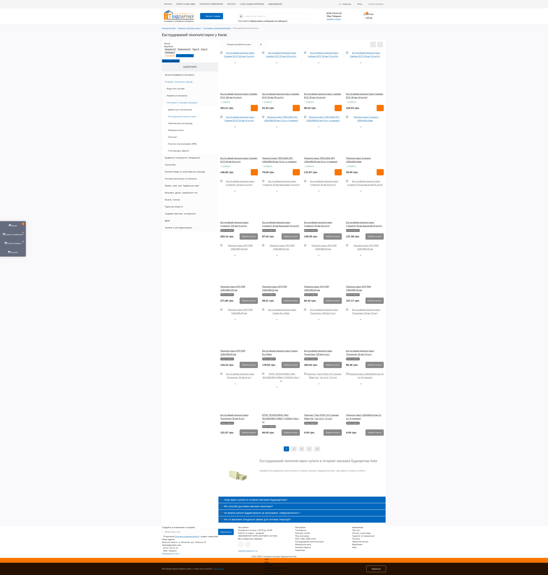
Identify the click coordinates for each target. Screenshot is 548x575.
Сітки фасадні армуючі (178, 151)
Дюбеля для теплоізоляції (180, 110)
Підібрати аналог (249, 236)
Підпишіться (226, 532)
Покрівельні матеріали (177, 96)
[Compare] (256, 64)
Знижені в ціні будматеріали (178, 227)
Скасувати (170, 56)
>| (317, 449)
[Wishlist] (256, 59)
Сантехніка (170, 165)
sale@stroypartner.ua (247, 551)
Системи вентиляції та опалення (181, 179)
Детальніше (218, 569)
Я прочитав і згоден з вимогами (190, 536)
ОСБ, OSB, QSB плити (305, 539)
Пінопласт (172, 137)
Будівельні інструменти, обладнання (182, 158)
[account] (13, 252)
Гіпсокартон (300, 530)
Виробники (357, 544)
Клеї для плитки (302, 533)
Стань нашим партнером (252, 4)
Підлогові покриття (174, 207)
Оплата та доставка (185, 4)
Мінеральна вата (176, 130)
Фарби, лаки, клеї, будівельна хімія (182, 186)
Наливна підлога (303, 547)
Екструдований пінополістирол (182, 116)
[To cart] (254, 108)
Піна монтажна (302, 536)
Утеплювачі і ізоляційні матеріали (217, 28)
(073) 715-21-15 (334, 13)
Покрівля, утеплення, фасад (189, 28)
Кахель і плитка (172, 200)
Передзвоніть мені (170, 553)
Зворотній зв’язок (360, 541)
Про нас (168, 4)
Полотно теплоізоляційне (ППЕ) (182, 144)
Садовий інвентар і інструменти (180, 214)
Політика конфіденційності (187, 536)
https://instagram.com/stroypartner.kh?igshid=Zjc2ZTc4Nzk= (248, 544)
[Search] (241, 16)
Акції (354, 547)
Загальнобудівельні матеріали (179, 75)
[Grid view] (380, 44)
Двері (167, 220)
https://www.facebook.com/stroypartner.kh (241, 544)
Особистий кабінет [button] (376, 4)
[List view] (373, 44)
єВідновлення (275, 4)
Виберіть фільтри (185, 56)
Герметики (300, 550)
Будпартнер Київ (169, 28)
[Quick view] (256, 53)
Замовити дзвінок (334, 19)
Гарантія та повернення (211, 4)
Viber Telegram (334, 16)
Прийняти (376, 569)
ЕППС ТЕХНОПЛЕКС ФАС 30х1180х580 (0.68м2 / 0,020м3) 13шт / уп (280, 418)
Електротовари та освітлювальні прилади (185, 172)
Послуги (231, 4)
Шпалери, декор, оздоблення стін (181, 193)
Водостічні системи (175, 89)
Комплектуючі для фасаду (180, 123)
